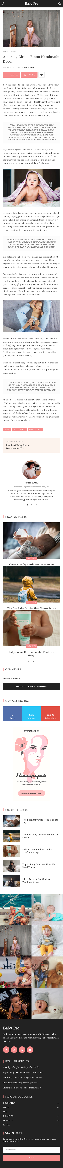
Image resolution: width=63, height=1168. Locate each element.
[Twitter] (32, 504)
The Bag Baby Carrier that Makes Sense (31, 608)
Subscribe (50, 707)
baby (7, 430)
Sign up (31, 1157)
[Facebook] (28, 504)
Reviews (13, 51)
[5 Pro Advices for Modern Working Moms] (11, 881)
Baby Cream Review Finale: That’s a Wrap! (31, 653)
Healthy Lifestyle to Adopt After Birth (21, 1067)
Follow (31, 707)
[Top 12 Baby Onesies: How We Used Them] (11, 866)
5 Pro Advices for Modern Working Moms (36, 881)
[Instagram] (14, 1049)
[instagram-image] (16, 909)
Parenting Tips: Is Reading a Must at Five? (22, 1077)
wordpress (35, 430)
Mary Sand (29, 68)
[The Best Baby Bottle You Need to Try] (31, 540)
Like (12, 707)
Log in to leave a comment (31, 686)
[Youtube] (35, 504)
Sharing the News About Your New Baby (22, 1087)
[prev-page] (28, 661)
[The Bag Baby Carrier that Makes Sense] (31, 584)
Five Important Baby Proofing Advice (20, 1082)
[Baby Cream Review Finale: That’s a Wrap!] (31, 628)
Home (5, 51)
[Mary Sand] (31, 469)
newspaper (19, 430)
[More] (41, 75)
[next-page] (33, 661)
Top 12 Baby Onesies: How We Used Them (38, 866)
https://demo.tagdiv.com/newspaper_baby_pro (31, 487)
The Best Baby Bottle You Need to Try (18, 447)
